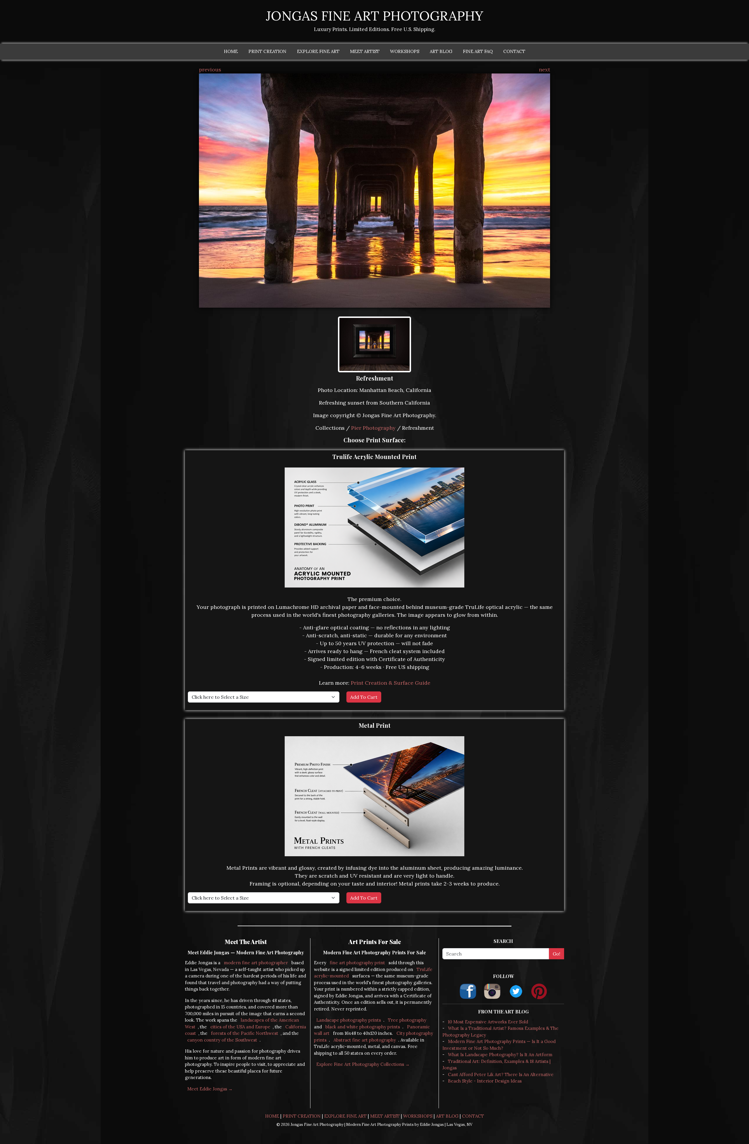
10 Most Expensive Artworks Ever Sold (488, 1022)
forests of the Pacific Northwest (244, 1033)
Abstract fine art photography (365, 1040)
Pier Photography (373, 427)
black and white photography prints (362, 1027)
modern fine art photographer (256, 962)
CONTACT (514, 51)
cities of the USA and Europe (240, 1027)
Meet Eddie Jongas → (210, 1089)
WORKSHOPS (404, 51)
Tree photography (407, 1020)
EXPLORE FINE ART (318, 51)
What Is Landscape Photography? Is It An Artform (500, 1054)
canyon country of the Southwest (222, 1040)
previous (210, 69)
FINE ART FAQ (478, 51)
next (544, 69)
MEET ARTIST (364, 51)
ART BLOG (441, 51)
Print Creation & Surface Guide (390, 682)
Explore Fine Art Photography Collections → (363, 1064)
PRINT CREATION (267, 51)
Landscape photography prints (348, 1020)
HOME (231, 51)
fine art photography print (357, 962)
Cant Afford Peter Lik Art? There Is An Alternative (501, 1074)
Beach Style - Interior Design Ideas (485, 1081)
